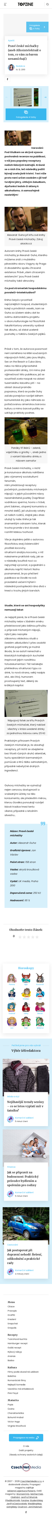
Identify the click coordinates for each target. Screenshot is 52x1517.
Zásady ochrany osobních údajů (26, 1454)
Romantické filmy (17, 1380)
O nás (26, 1446)
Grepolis (12, 1327)
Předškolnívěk (12, 1500)
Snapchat (13, 1323)
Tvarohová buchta (17, 1339)
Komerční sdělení (24, 1117)
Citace (11, 1306)
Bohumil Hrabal (15, 1417)
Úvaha (11, 1408)
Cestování (12, 1244)
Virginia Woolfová (17, 1425)
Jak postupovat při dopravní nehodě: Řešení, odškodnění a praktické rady (24, 1257)
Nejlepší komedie (16, 1384)
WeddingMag (34, 1503)
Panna (12, 984)
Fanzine (25, 1500)
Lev (11, 1028)
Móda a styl (13, 1096)
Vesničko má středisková (21, 1388)
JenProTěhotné (29, 1497)
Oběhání (15, 1497)
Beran (40, 1013)
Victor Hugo (14, 1421)
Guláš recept (14, 1347)
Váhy (26, 1013)
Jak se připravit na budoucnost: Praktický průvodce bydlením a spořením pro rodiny (23, 1179)
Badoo (11, 1360)
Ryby (12, 999)
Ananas (11, 1356)
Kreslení (12, 1319)
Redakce (20, 66)
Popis (10, 1404)
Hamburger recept (18, 1343)
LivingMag (12, 1506)
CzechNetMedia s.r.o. (31, 1481)
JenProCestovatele (16, 1503)
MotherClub (36, 1494)
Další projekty (26, 1450)
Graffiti (11, 1315)
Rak (26, 1028)
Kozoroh (40, 984)
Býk (26, 984)
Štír (40, 999)
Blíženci (40, 1028)
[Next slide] (43, 97)
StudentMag (36, 1500)
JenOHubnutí (35, 1506)
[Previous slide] (9, 97)
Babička (12, 1376)
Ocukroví (22, 1506)
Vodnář (12, 1013)
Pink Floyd (13, 1393)
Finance (11, 1166)
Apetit (11, 40)
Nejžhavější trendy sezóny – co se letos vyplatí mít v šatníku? (25, 1106)
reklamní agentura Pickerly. (21, 1490)
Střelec (26, 999)
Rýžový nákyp (15, 1351)
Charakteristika (16, 1413)
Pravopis (12, 1310)
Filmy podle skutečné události (23, 1371)
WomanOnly (22, 1494)
